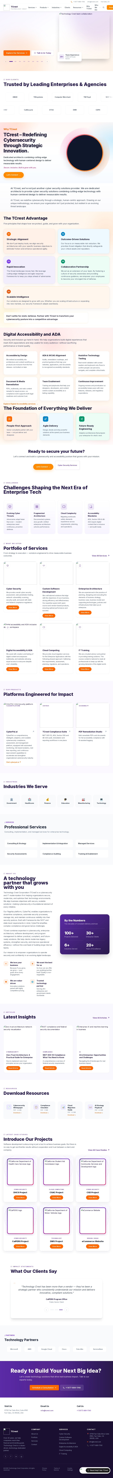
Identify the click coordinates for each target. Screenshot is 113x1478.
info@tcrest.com (47, 1410)
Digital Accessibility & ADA (68, 1447)
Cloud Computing (65, 1450)
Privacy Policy (44, 1469)
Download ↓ (17, 1113)
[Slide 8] (42, 61)
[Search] (103, 7)
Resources (77, 7)
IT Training (63, 1454)
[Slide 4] (24, 61)
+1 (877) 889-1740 (84, 1410)
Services (31, 7)
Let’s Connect (14, 175)
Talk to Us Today (44, 53)
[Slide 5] (29, 61)
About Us (34, 1434)
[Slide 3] (20, 61)
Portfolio (34, 1437)
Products (43, 7)
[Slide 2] (15, 61)
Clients (67, 7)
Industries (56, 7)
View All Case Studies (98, 1150)
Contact (34, 1444)
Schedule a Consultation (43, 1388)
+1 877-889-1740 (73, 1388)
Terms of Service (57, 1469)
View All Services (100, 556)
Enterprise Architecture (67, 1443)
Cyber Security (64, 1434)
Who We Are (96, 7)
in (16, 1456)
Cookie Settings (70, 1469)
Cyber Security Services (67, 465)
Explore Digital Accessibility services (21, 404)
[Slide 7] (37, 61)
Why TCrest (89, 7)
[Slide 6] (33, 61)
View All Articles (101, 1018)
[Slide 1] (11, 61)
